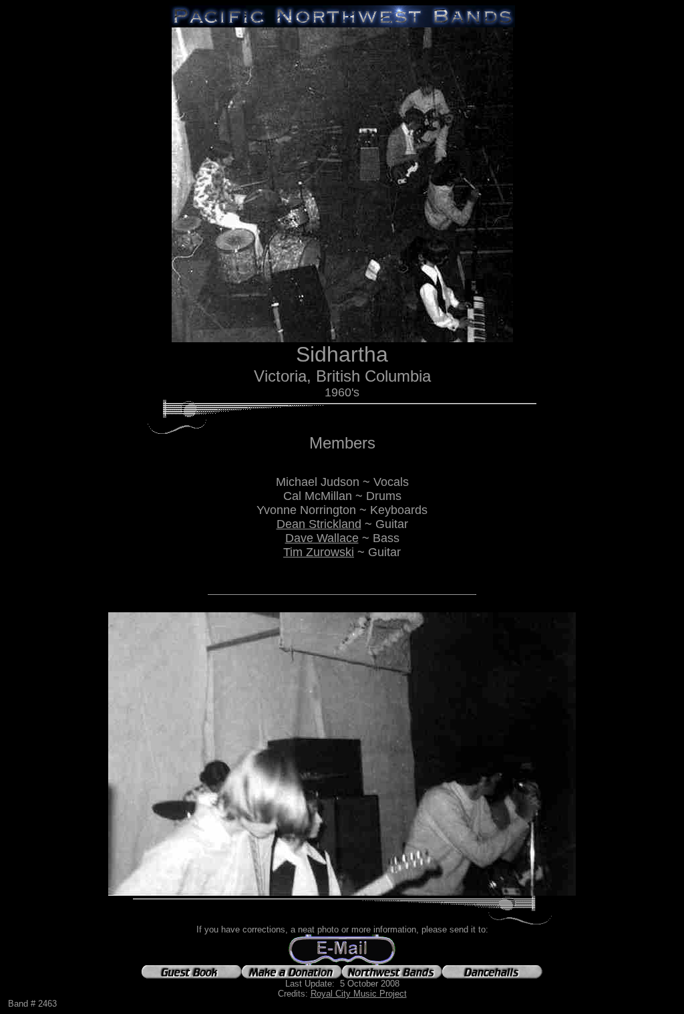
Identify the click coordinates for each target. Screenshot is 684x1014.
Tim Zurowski (318, 552)
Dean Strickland (319, 524)
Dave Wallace (322, 538)
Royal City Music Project (359, 994)
